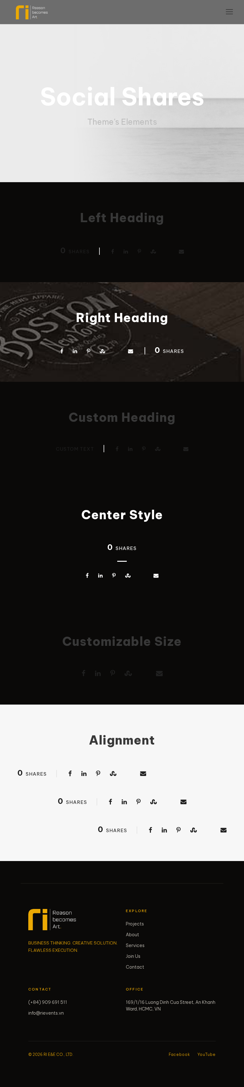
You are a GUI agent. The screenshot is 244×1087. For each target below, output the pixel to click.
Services (135, 945)
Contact (135, 967)
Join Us (133, 956)
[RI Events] (52, 919)
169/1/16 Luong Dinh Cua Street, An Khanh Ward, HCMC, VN (170, 1005)
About (132, 935)
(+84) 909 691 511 (47, 1002)
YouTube (207, 1054)
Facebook (179, 1054)
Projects (135, 924)
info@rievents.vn (46, 1013)
